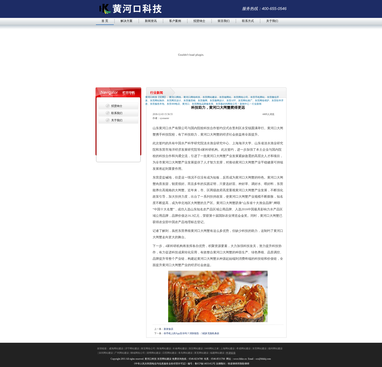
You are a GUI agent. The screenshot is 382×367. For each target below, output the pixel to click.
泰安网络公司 (148, 348)
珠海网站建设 (164, 348)
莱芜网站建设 (201, 352)
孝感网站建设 (243, 348)
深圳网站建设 (106, 352)
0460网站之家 (212, 348)
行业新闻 (256, 103)
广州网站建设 (122, 352)
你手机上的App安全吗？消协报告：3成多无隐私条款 (191, 333)
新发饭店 (168, 329)
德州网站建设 (275, 348)
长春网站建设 (180, 348)
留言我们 (224, 20)
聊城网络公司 (138, 352)
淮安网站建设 (196, 348)
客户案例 (175, 20)
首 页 (104, 20)
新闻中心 (244, 103)
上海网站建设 (227, 348)
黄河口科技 (151, 358)
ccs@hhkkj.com (263, 358)
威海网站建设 (116, 348)
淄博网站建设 (153, 352)
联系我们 (116, 113)
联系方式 (248, 20)
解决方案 (127, 20)
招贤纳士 (199, 20)
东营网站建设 (259, 348)
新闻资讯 (151, 20)
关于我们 (272, 20)
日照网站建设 (169, 352)
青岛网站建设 (185, 352)
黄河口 (164, 128)
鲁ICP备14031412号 (205, 363)
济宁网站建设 (132, 348)
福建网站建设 (217, 352)
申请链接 (231, 352)
